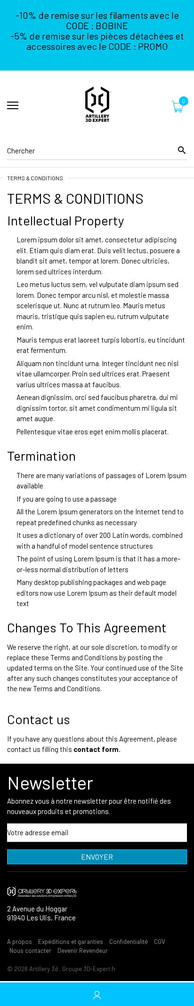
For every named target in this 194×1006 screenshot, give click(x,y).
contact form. (97, 749)
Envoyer (97, 856)
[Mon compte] (97, 994)
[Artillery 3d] (97, 106)
